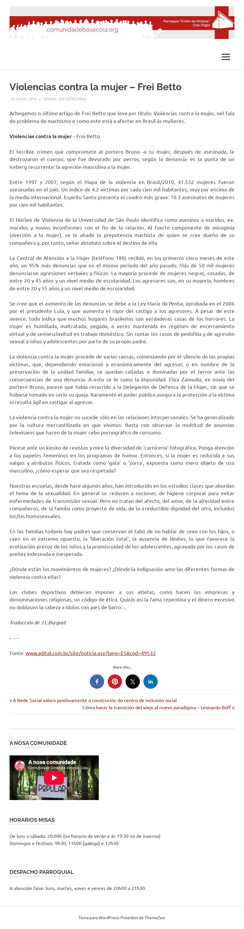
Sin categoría (72, 98)
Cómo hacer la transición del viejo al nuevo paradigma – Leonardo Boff (156, 707)
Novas (50, 98)
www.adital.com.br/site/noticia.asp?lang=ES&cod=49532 (91, 653)
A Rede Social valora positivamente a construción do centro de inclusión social (94, 700)
